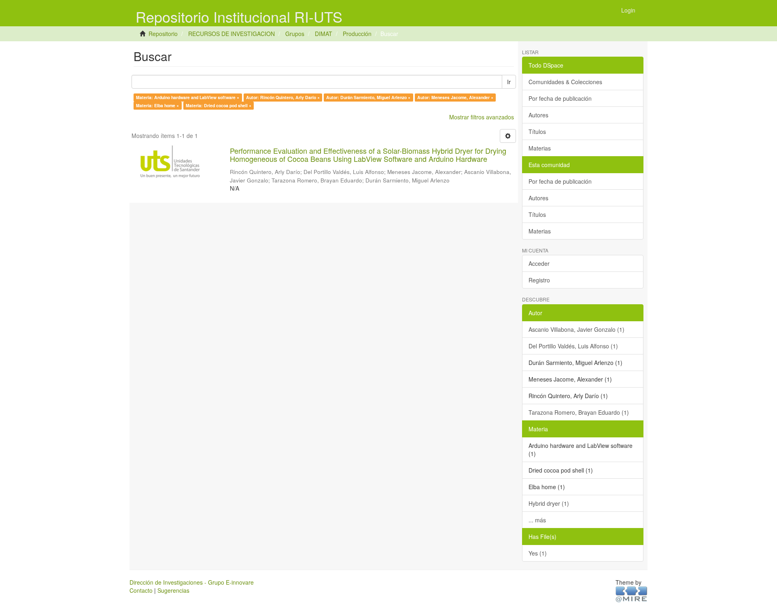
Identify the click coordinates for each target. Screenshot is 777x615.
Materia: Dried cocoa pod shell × (218, 105)
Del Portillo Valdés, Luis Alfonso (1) (573, 346)
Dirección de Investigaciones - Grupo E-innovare (192, 582)
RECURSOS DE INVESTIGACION (231, 34)
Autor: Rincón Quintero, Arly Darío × (283, 97)
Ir (509, 82)
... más (537, 520)
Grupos (294, 34)
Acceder (539, 263)
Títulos (537, 131)
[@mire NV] (632, 594)
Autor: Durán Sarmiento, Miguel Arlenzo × (368, 97)
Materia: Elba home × (157, 105)
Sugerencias (173, 590)
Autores (538, 115)
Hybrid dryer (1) (549, 503)
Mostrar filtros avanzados (481, 117)
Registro (539, 280)
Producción (357, 34)
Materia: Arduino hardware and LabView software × (187, 97)
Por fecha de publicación (560, 98)
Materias (540, 148)
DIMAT (323, 34)
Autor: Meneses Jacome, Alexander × (455, 97)
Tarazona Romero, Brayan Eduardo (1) (579, 412)
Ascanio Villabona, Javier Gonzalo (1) (576, 329)
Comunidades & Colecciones (565, 82)
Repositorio (163, 34)
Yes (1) (538, 553)
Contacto (141, 590)
